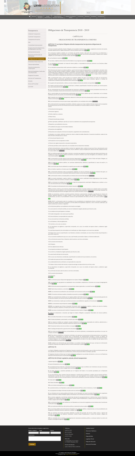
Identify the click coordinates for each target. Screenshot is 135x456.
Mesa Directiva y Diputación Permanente (58, 17)
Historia (88, 433)
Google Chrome (68, 454)
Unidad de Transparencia (34, 34)
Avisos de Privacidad (33, 83)
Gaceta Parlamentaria (48, 17)
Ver (86, 50)
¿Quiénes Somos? (90, 428)
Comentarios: (31, 435)
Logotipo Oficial (90, 439)
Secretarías (93, 16)
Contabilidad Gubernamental (35, 45)
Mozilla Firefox (74, 454)
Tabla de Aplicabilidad (33, 64)
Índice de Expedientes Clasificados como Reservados (36, 72)
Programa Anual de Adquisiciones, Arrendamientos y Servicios (36, 48)
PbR (29, 42)
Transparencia (101, 16)
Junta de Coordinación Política (70, 17)
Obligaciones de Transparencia (36, 58)
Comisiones (80, 16)
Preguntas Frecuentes (33, 75)
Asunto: (52, 430)
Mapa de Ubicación (90, 441)
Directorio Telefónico (91, 431)
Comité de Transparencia (34, 36)
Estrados (30, 81)
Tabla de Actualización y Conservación (34, 68)
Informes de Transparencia (34, 78)
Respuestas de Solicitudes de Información (35, 55)
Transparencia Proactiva (34, 39)
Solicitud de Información (34, 52)
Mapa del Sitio (89, 436)
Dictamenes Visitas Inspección (35, 61)
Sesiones (34, 16)
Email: (40, 430)
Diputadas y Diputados (40, 17)
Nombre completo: (32, 430)
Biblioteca (87, 16)
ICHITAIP (30, 86)
